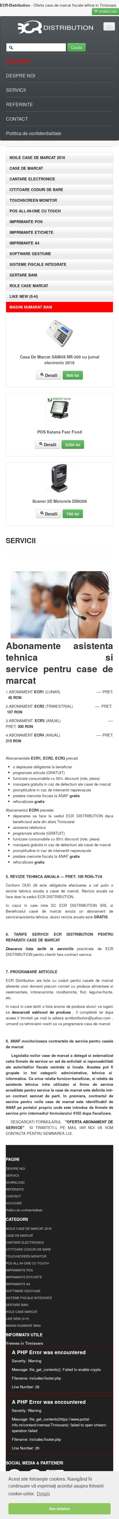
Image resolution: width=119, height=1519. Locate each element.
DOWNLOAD (15, 1182)
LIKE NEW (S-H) (24, 296)
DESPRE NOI (20, 75)
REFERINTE (19, 104)
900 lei (72, 375)
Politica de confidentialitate (33, 133)
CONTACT (17, 118)
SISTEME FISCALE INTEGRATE (38, 264)
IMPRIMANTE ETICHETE (31, 232)
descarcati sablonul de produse (41, 1012)
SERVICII (16, 90)
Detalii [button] (43, 1493)
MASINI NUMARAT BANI (31, 307)
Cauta (76, 47)
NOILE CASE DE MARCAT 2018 (37, 157)
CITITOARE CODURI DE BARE (36, 189)
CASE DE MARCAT (26, 168)
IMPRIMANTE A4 (24, 243)
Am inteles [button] (59, 1508)
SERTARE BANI (23, 275)
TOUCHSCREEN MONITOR (33, 200)
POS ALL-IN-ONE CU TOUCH (35, 211)
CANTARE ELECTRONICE (32, 179)
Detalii (50, 375)
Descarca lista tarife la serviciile (39, 948)
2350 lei (72, 444)
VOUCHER (17, 61)
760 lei (72, 514)
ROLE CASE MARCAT (29, 285)
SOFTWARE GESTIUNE (30, 253)
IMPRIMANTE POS (26, 221)
